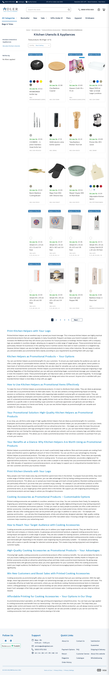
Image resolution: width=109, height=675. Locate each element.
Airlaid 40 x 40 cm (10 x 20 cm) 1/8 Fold (36, 300)
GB (53, 653)
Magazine (65, 658)
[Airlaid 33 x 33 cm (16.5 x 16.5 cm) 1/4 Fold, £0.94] (56, 222)
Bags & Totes (7, 24)
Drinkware (89, 18)
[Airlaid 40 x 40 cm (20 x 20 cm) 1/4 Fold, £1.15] (56, 275)
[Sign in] (98, 10)
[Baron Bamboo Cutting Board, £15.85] (36, 171)
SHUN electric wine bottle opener (56, 143)
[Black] (34, 81)
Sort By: (31, 45)
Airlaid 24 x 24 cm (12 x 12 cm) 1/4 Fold (36, 247)
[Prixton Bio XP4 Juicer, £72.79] (96, 120)
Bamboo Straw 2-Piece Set (96, 299)
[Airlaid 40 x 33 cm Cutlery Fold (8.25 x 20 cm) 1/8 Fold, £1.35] (96, 222)
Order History (67, 662)
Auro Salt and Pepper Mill (74, 299)
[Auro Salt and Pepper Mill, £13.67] (76, 275)
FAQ (77, 649)
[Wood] (70, 135)
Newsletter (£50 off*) (80, 2)
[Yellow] (41, 81)
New (35, 18)
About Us (65, 641)
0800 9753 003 (10, 2)
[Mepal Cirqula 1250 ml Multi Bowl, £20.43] (76, 171)
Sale (43, 18)
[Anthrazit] (94, 81)
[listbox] (43, 45)
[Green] (94, 186)
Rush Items (102, 2)
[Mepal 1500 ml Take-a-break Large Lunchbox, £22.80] (96, 66)
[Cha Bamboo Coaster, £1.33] (56, 66)
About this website (98, 653)
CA (39, 653)
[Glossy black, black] (50, 186)
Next (76, 320)
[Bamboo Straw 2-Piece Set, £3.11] (96, 275)
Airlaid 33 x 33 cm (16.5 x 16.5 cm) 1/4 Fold (56, 247)
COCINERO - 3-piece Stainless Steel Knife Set (35, 144)
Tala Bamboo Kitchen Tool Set (75, 143)
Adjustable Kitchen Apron (96, 197)
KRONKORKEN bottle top (34, 92)
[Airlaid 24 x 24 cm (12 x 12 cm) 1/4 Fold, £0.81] (36, 222)
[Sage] (101, 81)
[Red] (37, 81)
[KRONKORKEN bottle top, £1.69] (36, 66)
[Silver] (30, 135)
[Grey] (30, 85)
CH (57, 653)
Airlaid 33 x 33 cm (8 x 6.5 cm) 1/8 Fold (76, 247)
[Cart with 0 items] (103, 10)
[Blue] (30, 81)
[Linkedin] (11, 641)
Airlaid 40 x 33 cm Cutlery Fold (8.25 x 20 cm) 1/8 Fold (96, 247)
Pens (68, 18)
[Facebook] (6, 641)
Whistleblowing (96, 658)
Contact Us (80, 641)
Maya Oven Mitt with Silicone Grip (56, 194)
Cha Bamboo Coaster (54, 89)
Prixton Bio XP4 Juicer (95, 143)
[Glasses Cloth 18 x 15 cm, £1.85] (76, 66)
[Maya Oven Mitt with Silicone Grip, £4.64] (56, 171)
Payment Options (68, 649)
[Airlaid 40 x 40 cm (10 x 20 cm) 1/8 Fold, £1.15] (36, 275)
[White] (70, 81)
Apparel (78, 18)
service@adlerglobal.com (44, 646)
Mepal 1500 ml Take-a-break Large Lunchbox (95, 91)
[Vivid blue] (97, 81)
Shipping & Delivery (98, 649)
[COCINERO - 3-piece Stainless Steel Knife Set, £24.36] (36, 120)
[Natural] (50, 81)
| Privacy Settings (68, 670)
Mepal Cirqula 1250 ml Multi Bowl (76, 194)
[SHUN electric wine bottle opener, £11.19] (56, 120)
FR (49, 653)
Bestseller (25, 18)
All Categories (8, 18)
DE (43, 653)
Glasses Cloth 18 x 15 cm (76, 89)
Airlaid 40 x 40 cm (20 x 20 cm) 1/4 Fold (56, 300)
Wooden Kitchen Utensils (11, 46)
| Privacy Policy (57, 670)
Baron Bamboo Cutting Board (35, 194)
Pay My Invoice (32, 2)
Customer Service (82, 653)
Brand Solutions (92, 2)
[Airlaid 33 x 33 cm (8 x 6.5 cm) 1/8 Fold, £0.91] (76, 222)
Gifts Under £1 (57, 18)
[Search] (69, 9)
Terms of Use (48, 670)
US (36, 653)
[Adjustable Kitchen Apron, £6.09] (96, 171)
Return (64, 653)
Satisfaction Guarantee (95, 643)
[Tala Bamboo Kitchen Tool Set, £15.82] (76, 120)
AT (46, 653)
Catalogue (21, 2)
